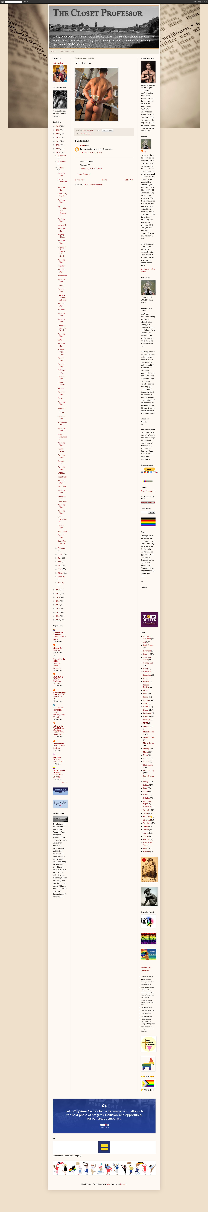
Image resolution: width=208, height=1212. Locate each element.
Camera (146, 654)
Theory (146, 830)
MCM (145, 723)
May (60, 565)
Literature (146, 720)
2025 (58, 130)
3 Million (61, 473)
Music (145, 752)
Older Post (129, 180)
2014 (58, 605)
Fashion (146, 681)
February (61, 577)
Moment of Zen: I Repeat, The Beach (62, 251)
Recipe (145, 795)
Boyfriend (147, 651)
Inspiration (147, 713)
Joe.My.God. (58, 708)
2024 (58, 134)
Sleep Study (62, 477)
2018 (58, 590)
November (62, 162)
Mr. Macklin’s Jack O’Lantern (62, 210)
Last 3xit (57, 757)
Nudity (145, 758)
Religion (146, 798)
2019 (58, 152)
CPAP (60, 340)
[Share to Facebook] (110, 130)
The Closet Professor (98, 12)
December (62, 156)
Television (147, 823)
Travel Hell (62, 225)
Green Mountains (62, 436)
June (60, 562)
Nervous (61, 388)
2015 (58, 601)
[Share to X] (107, 130)
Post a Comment (84, 174)
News (145, 755)
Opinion (146, 762)
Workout (146, 852)
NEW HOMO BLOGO (59, 771)
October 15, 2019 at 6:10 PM (91, 153)
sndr (108, 1184)
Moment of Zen (149, 737)
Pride (145, 788)
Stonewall (147, 820)
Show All (64, 782)
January (61, 583)
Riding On (57, 648)
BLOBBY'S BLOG (58, 678)
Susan (82, 145)
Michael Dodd (148, 726)
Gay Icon (146, 700)
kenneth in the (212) (59, 660)
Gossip (145, 703)
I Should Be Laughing (58, 633)
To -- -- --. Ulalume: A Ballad (62, 297)
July (60, 558)
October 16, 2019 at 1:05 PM (91, 169)
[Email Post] (98, 130)
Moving (146, 749)
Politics (146, 785)
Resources (147, 807)
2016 (58, 597)
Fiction (145, 690)
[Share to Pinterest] (112, 130)
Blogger (123, 1184)
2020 (58, 149)
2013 (58, 608)
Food (145, 694)
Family (145, 678)
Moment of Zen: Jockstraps (62, 498)
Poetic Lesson (148, 776)
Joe (144, 151)
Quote (145, 791)
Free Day (61, 266)
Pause (60, 398)
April (60, 569)
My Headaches (62, 519)
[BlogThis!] (105, 130)
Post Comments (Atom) (94, 184)
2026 (58, 126)
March (60, 573)
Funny (145, 697)
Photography (148, 765)
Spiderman (57, 650)
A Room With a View (61, 352)
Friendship (58, 63)
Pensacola (61, 310)
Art (144, 642)
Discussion (147, 672)
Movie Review (148, 743)
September (62, 548)
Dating (145, 668)
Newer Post (79, 180)
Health (145, 707)
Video (145, 836)
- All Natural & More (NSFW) (59, 693)
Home (53, 51)
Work (145, 848)
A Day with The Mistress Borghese (58, 728)
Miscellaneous (148, 732)
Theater (146, 826)
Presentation (62, 276)
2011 (58, 616)
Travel (145, 833)
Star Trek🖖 (148, 817)
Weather (146, 839)
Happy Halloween (62, 181)
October (61, 168)
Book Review (148, 645)
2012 (58, 612)
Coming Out (148, 663)
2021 (58, 145)
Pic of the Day (86, 134)
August (61, 554)
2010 (58, 620)
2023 (58, 137)
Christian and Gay (67, 51)
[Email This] (103, 130)
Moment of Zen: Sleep (62, 410)
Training (61, 285)
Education (147, 675)
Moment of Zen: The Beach (62, 328)
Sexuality (146, 810)
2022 (58, 141)
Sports (145, 813)
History (146, 710)
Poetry (145, 782)
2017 (58, 593)
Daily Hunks (58, 743)
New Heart (62, 487)
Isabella (146, 717)
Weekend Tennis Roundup (56, 665)
